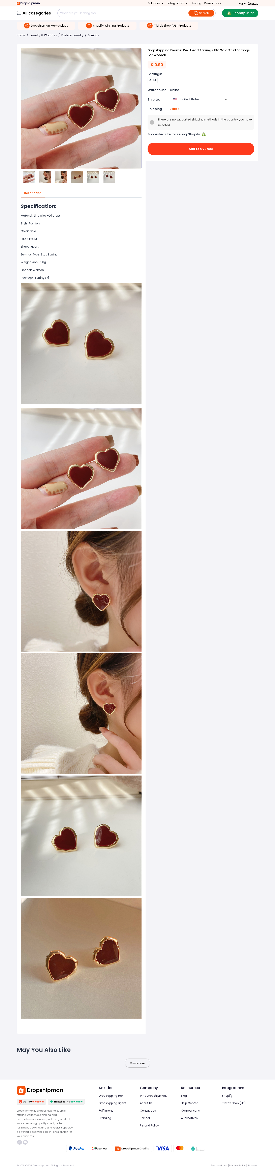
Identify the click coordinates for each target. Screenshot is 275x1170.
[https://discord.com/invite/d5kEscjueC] (25, 1142)
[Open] (226, 99)
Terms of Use (219, 1165)
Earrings (93, 35)
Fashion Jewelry (72, 35)
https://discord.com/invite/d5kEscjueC (26, 1142)
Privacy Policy (237, 1165)
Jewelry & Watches (43, 35)
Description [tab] (32, 193)
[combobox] (194, 99)
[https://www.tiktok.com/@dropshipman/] (19, 1142)
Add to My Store (201, 149)
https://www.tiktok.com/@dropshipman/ (20, 1142)
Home (21, 35)
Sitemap (253, 1165)
